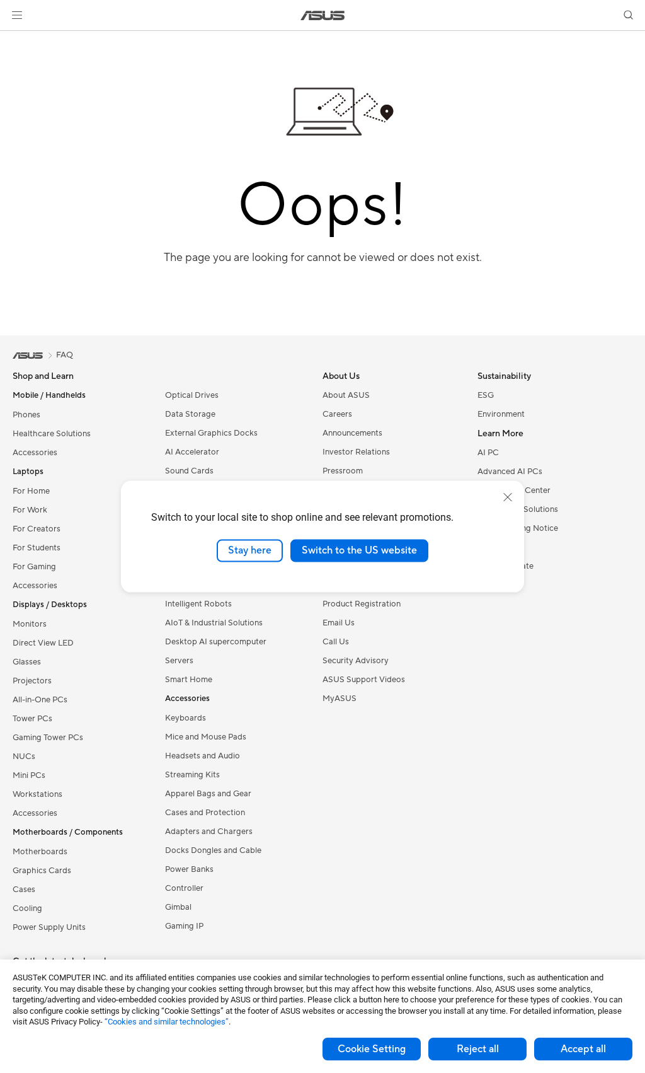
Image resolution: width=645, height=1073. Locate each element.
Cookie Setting (372, 1049)
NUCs (24, 756)
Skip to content (15, 39)
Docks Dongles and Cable (213, 850)
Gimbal (178, 907)
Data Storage (190, 414)
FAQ (64, 355)
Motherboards (40, 852)
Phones (26, 415)
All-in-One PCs (40, 700)
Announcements (352, 433)
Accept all (583, 1049)
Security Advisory (355, 661)
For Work (30, 510)
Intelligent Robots (198, 604)
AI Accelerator (192, 452)
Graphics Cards (42, 871)
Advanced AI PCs (509, 472)
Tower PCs (32, 719)
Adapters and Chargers (209, 831)
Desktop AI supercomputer (215, 642)
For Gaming (34, 567)
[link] (322, 15)
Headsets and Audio (202, 756)
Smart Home (188, 680)
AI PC (488, 453)
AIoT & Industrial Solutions (214, 623)
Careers (337, 414)
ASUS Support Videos (363, 680)
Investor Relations (356, 452)
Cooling (27, 908)
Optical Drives (192, 395)
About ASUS (346, 395)
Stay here (249, 550)
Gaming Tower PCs (48, 738)
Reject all (478, 1049)
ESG (485, 395)
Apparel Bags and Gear (208, 794)
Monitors (30, 624)
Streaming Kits (192, 775)
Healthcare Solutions (52, 434)
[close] (508, 497)
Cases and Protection (205, 813)
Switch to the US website (359, 550)
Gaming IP (184, 926)
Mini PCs (29, 775)
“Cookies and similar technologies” (167, 1021)
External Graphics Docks (211, 433)
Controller (184, 888)
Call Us (335, 642)
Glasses (27, 662)
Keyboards (185, 718)
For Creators (36, 529)
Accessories (35, 453)
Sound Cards (189, 471)
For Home (31, 491)
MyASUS (339, 698)
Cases (24, 889)
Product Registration (361, 604)
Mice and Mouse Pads (205, 737)
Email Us (338, 623)
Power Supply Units (49, 927)
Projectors (32, 681)
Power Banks (189, 869)
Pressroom (342, 471)
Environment (501, 414)
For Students (36, 548)
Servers (179, 661)
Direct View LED (43, 643)
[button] (17, 15)
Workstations (37, 794)
